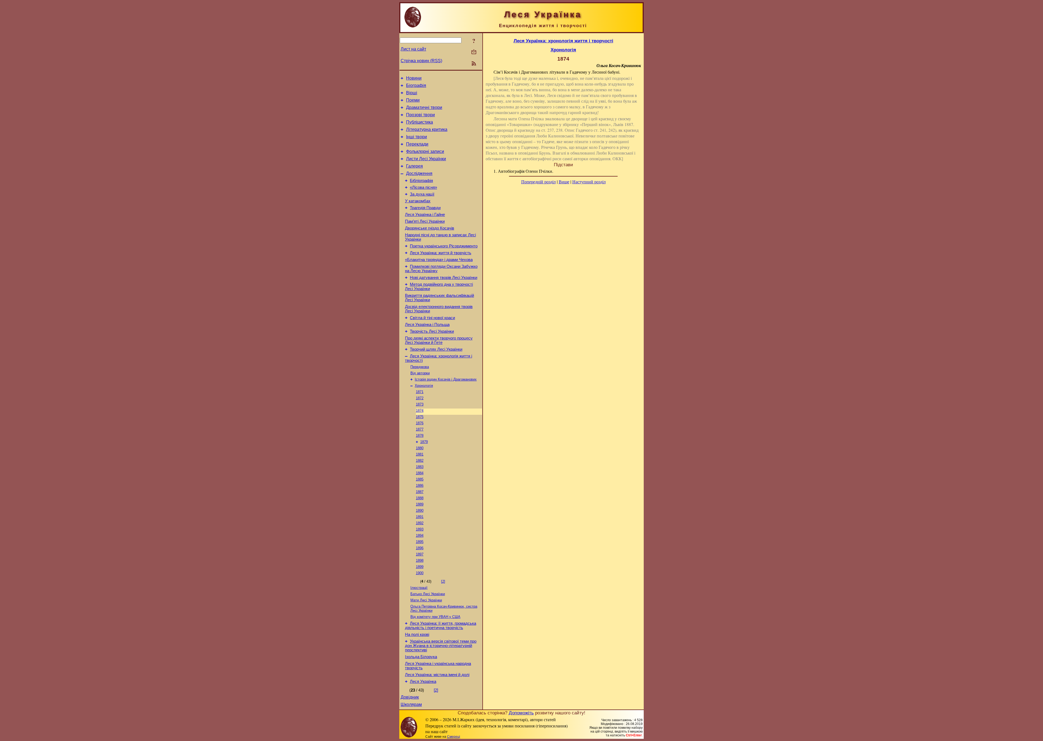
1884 (419, 473)
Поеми (413, 100)
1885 (419, 479)
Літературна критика (426, 129)
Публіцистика (419, 122)
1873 (419, 404)
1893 (419, 529)
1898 (419, 560)
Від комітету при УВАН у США (435, 617)
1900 (419, 573)
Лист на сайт (413, 49)
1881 (419, 454)
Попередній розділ (538, 181)
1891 (419, 517)
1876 (419, 423)
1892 (419, 523)
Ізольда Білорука (421, 657)
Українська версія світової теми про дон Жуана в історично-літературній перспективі (440, 645)
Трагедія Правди (425, 208)
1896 (419, 548)
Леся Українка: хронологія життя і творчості (563, 40)
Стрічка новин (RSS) (421, 60)
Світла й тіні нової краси (432, 318)
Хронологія (424, 386)
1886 (419, 485)
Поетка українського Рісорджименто (443, 246)
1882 (419, 461)
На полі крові (417, 634)
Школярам (411, 704)
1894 (419, 535)
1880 (419, 448)
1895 (419, 542)
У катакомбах (418, 201)
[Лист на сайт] (474, 52)
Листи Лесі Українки (426, 158)
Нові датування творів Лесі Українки (443, 277)
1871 (419, 392)
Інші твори (416, 136)
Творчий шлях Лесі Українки (436, 349)
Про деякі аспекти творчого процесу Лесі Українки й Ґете (439, 340)
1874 (419, 411)
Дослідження (419, 173)
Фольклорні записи (425, 151)
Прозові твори (420, 114)
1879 (424, 442)
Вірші (411, 92)
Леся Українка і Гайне (425, 214)
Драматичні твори (424, 107)
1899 (419, 567)
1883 (419, 467)
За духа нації (422, 194)
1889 (419, 504)
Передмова (419, 367)
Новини (414, 78)
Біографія (416, 85)
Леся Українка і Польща (427, 324)
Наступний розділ (589, 181)
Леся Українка (423, 681)
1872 (419, 398)
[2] (443, 581)
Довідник (410, 697)
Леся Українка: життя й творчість (440, 253)
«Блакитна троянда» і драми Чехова (439, 260)
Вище (564, 181)
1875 (419, 417)
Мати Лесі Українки (426, 600)
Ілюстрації (419, 588)
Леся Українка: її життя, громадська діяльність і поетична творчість (440, 625)
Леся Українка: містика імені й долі (437, 675)
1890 (419, 510)
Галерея (414, 166)
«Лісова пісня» (423, 187)
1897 (419, 554)
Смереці (453, 737)
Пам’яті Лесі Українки (425, 221)
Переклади (417, 144)
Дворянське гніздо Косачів (429, 228)
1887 (419, 492)
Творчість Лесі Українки (432, 331)
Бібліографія (421, 180)
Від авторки (420, 373)
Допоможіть (521, 712)
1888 (419, 498)
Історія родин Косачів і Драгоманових (446, 379)
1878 (419, 436)
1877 (419, 429)
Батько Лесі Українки (427, 594)
